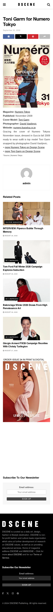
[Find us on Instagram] (13, 593)
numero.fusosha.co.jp (24, 127)
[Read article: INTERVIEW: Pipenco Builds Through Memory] (26, 213)
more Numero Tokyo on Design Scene (25, 147)
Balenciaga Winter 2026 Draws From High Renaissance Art (25, 306)
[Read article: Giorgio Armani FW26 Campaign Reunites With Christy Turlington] (26, 328)
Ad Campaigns (11, 260)
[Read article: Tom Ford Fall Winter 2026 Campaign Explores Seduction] (26, 252)
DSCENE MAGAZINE (13, 222)
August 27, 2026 (11, 351)
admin (26, 183)
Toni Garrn (23, 120)
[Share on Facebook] (8, 36)
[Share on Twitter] (21, 36)
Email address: (26, 487)
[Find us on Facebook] (3, 593)
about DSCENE (15, 554)
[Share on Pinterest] (33, 36)
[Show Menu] (4, 4)
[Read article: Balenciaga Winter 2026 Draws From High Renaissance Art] (26, 290)
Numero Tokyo (22, 112)
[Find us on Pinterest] (18, 593)
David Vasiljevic (28, 123)
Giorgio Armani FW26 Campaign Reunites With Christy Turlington (25, 344)
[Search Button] (48, 4)
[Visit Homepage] (26, 4)
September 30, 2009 (11, 30)
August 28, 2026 (11, 236)
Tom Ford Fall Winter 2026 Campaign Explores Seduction (22, 268)
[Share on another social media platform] (44, 36)
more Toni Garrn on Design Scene (22, 151)
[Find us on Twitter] (7, 593)
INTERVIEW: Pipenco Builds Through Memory (23, 230)
